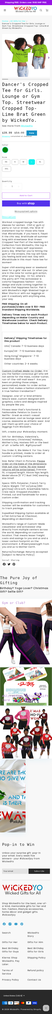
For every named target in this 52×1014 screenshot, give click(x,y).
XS (6, 162)
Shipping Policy (36, 957)
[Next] (48, 57)
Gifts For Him (35, 942)
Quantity (7, 181)
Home (5, 21)
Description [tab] (9, 216)
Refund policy (35, 970)
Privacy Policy (10, 979)
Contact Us (34, 979)
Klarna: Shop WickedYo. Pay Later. (10, 961)
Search (6, 932)
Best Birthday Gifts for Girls (35, 950)
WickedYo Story (33, 934)
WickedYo (27, 125)
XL (40, 162)
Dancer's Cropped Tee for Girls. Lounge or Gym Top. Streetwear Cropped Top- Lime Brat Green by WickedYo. (25, 25)
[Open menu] (5, 10)
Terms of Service (7, 972)
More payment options (26, 211)
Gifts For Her (9, 942)
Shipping (6, 136)
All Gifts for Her (18, 21)
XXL (6, 169)
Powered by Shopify (31, 1009)
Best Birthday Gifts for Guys (10, 950)
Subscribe (39, 871)
